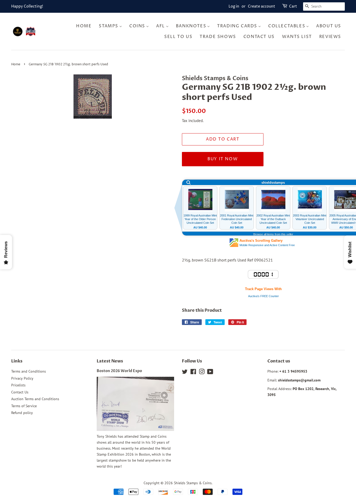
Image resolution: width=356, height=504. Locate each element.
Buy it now (222, 159)
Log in (234, 6)
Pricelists (18, 385)
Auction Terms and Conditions (35, 399)
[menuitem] (85, 26)
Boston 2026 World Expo (119, 371)
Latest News (110, 361)
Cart (293, 6)
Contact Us (19, 392)
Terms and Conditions (28, 371)
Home (15, 64)
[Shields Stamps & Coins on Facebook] (193, 372)
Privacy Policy (22, 378)
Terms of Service (24, 406)
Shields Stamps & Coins (193, 483)
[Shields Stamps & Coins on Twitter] (185, 372)
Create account (261, 6)
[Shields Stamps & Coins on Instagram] (202, 372)
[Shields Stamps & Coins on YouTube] (210, 372)
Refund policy (22, 412)
